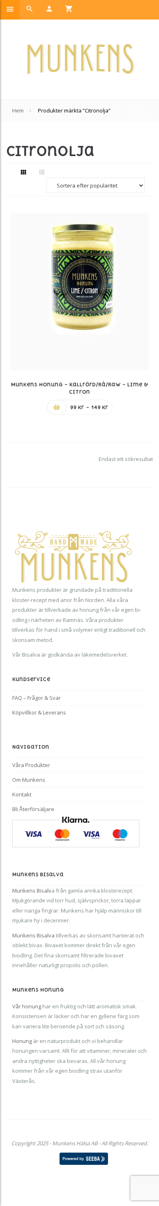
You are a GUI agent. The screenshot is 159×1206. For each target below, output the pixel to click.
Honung (22, 1041)
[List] (42, 172)
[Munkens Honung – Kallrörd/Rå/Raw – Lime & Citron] (79, 291)
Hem (18, 110)
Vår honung (26, 1006)
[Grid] (23, 172)
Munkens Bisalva (33, 935)
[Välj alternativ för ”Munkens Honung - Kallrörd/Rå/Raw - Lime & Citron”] (56, 407)
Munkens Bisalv (31, 890)
